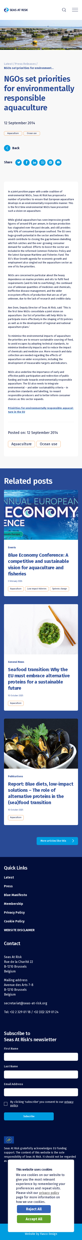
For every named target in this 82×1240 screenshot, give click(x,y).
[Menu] (75, 10)
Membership (13, 904)
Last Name (11, 1066)
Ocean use (32, 133)
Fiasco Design (48, 1234)
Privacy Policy (14, 912)
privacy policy (49, 1193)
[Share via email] (58, 162)
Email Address (13, 1084)
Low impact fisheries (36, 589)
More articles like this (53, 840)
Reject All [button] (34, 1209)
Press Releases (25, 64)
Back (13, 148)
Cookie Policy (14, 921)
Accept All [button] (34, 1219)
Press (8, 886)
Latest (8, 64)
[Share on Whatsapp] (42, 162)
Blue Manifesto (15, 895)
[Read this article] (41, 516)
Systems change (59, 589)
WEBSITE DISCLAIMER (19, 930)
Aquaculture (13, 133)
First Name (11, 1048)
